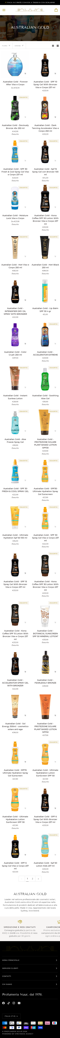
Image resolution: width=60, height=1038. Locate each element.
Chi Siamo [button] (7, 984)
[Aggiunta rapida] (25, 73)
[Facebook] (3, 1003)
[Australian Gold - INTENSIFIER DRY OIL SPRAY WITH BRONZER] (15, 291)
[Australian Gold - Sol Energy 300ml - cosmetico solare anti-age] (15, 706)
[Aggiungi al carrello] (55, 73)
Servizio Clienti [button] (10, 968)
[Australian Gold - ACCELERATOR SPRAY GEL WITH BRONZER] (15, 662)
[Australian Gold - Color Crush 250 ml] (15, 334)
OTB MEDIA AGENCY (24, 1034)
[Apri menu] (6, 10)
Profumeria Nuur (13, 1031)
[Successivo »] (38, 879)
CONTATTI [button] (6, 976)
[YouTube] (19, 1003)
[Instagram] (14, 1003)
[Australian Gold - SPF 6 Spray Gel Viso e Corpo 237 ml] (15, 845)
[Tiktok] (9, 1003)
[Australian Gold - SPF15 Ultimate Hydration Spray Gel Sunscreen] (15, 752)
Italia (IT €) (10, 1016)
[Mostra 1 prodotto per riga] (53, 46)
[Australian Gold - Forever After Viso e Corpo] (15, 64)
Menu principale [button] (10, 960)
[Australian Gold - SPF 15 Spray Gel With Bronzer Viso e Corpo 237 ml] (15, 564)
